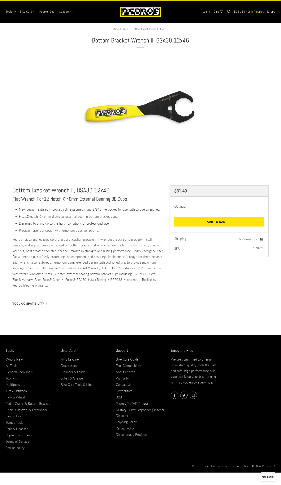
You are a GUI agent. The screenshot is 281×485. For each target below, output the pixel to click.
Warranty (122, 378)
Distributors (124, 391)
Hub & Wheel (15, 397)
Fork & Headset (17, 429)
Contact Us (123, 385)
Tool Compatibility (28, 303)
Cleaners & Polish (73, 372)
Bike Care (26, 11)
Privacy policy (200, 466)
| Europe (270, 11)
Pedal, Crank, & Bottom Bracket (28, 404)
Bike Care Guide (127, 359)
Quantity (180, 206)
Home (116, 29)
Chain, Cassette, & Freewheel (26, 410)
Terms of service (220, 466)
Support (64, 11)
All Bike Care (70, 359)
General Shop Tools (19, 372)
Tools (9, 11)
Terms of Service (17, 441)
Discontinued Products (131, 435)
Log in (206, 11)
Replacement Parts (19, 435)
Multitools (13, 385)
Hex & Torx (13, 416)
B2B (119, 397)
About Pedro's (125, 372)
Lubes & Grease (72, 378)
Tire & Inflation (16, 391)
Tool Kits (12, 378)
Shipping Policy (126, 422)
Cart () (218, 11)
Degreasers (69, 366)
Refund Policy (125, 428)
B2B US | (239, 11)
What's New (14, 359)
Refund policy (15, 448)
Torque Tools (14, 422)
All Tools (11, 366)
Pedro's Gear (47, 11)
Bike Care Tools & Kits (76, 385)
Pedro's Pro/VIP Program (133, 404)
